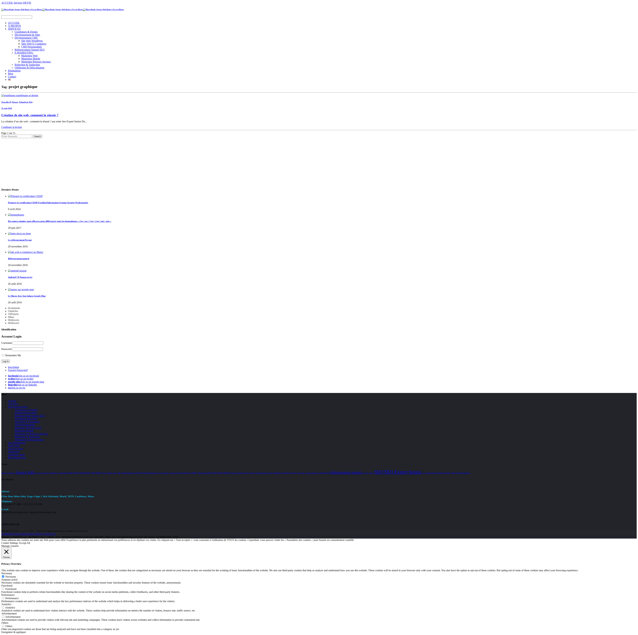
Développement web (151, 473)
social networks (431, 473)
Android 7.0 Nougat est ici (20, 277)
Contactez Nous (16, 454)
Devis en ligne (15, 448)
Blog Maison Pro (17, 457)
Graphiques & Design (26, 31)
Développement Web (26, 412)
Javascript (233, 473)
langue (252, 473)
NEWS (38, 534)
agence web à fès (41, 473)
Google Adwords (184, 473)
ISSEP (220, 473)
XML (448, 473)
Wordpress (441, 473)
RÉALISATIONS (24, 534)
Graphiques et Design (26, 409)
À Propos (13, 403)
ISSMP (226, 473)
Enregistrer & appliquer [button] (13, 632)
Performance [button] (8, 594)
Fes (160, 473)
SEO (378, 471)
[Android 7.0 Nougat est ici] (17, 270)
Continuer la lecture (11, 127)
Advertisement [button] (9, 613)
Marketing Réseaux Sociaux (36, 61)
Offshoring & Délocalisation (29, 67)
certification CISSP (65, 473)
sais (364, 473)
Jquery (246, 473)
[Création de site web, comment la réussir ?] (19, 95)
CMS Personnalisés (31, 46)
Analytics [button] (6, 604)
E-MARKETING (24, 52)
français (165, 473)
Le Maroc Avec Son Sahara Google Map (27, 296)
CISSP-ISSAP (84, 473)
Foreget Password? (18, 370)
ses (423, 473)
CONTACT (49, 534)
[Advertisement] (101, 161)
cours (104, 473)
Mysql (293, 473)
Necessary (10, 576)
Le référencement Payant (20, 240)
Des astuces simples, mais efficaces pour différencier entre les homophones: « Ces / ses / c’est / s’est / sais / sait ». (59, 221)
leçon (270, 473)
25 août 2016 (6, 108)
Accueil (12, 400)
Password (6, 349)
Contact (12, 76)
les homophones (261, 473)
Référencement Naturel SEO (30, 49)
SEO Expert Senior (403, 471)
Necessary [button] (6, 573)
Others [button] (4, 622)
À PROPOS (14, 25)
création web (111, 473)
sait (367, 473)
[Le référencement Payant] (19, 233)
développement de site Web (131, 473)
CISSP (76, 473)
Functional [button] (6, 585)
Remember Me (13, 355)
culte (119, 473)
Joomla (240, 473)
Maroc (287, 473)
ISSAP (214, 473)
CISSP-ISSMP (95, 473)
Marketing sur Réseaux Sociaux (31, 433)
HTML (194, 473)
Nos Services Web (17, 406)
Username (6, 342)
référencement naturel (346, 472)
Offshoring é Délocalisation (29, 439)
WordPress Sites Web (26, 418)
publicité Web (324, 473)
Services (18, 2)
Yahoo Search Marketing (460, 473)
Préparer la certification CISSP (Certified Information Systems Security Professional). (48, 202)
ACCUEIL (7, 2)
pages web (301, 473)
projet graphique (311, 473)
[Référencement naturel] (25, 252)
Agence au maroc (8, 473)
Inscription (13, 367)
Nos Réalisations (17, 442)
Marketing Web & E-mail (28, 427)
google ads (173, 473)
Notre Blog (14, 445)
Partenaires (13, 451)
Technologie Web (25, 102)
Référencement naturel (18, 258)
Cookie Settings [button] (9, 543)
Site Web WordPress (32, 40)
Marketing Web (29, 55)
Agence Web (24, 472)
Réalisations (14, 70)
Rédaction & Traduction (27, 64)
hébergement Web (205, 473)
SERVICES (14, 28)
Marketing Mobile (30, 58)
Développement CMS (26, 37)
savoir (371, 473)
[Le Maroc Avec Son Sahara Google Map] (21, 289)
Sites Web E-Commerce (33, 43)
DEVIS (27, 2)
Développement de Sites (27, 34)
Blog (10, 73)
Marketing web (279, 473)
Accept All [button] (24, 543)
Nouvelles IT (6, 102)
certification (53, 473)
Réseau (15, 102)
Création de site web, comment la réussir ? (29, 115)
